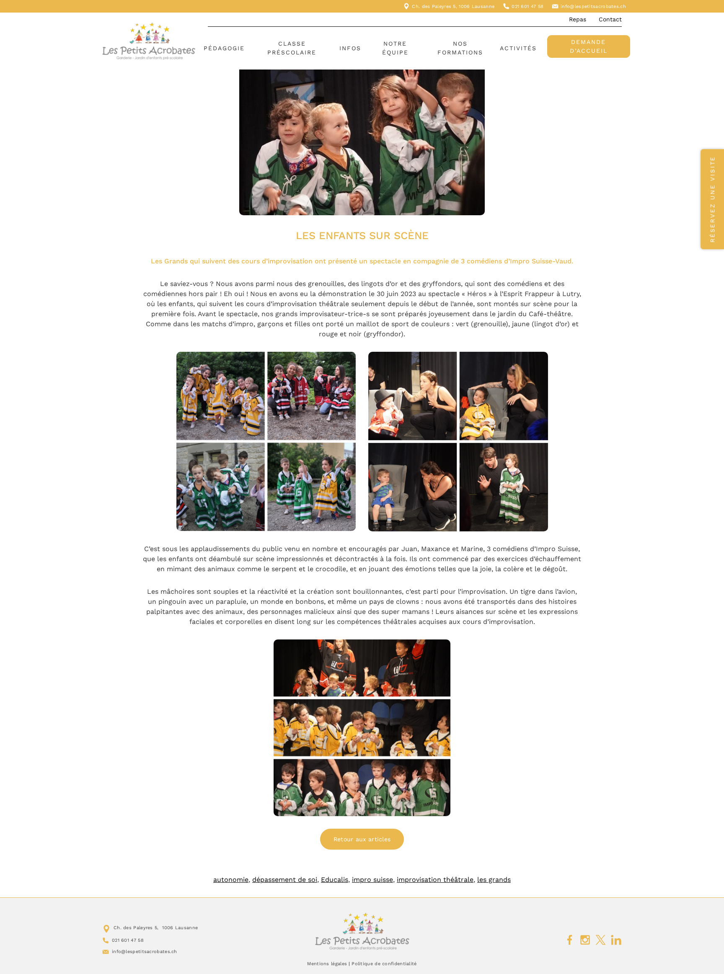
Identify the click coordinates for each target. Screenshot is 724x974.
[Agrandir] (345, 362)
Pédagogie (224, 48)
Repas (577, 19)
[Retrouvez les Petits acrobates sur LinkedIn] (616, 940)
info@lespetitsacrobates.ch (593, 6)
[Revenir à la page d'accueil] (362, 931)
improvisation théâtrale (435, 880)
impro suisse (372, 880)
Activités (518, 48)
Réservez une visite (712, 199)
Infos (350, 48)
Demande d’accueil (589, 46)
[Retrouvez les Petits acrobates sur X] (600, 940)
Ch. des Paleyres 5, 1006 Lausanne (453, 6)
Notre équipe (395, 48)
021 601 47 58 (527, 6)
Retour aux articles (362, 839)
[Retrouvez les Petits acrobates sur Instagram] (585, 940)
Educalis (334, 880)
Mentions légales (327, 963)
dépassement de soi (284, 880)
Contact (610, 19)
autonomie (230, 880)
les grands (494, 880)
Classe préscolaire (291, 48)
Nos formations (460, 48)
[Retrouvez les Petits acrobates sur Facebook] (569, 940)
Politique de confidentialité (384, 963)
